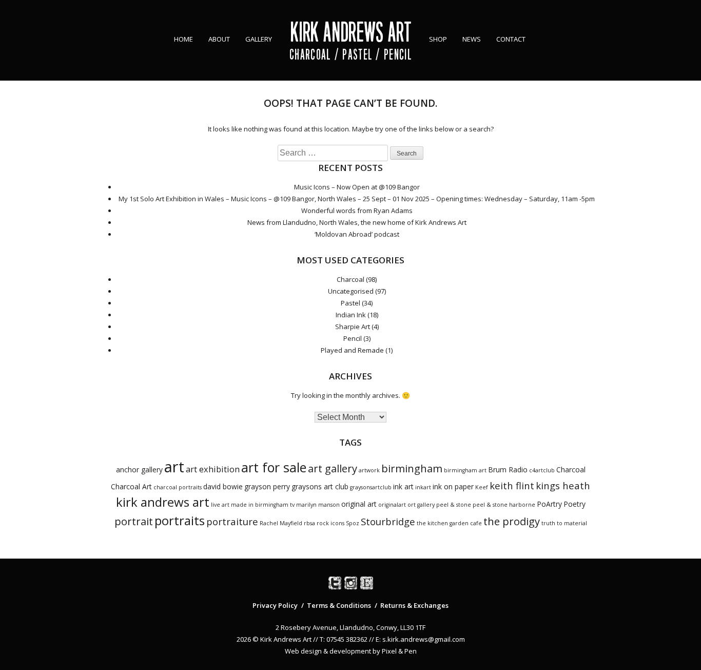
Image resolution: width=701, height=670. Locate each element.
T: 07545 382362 (343, 639)
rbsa (309, 523)
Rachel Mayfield (281, 523)
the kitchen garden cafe (449, 523)
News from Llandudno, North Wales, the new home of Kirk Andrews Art (356, 222)
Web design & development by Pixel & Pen (351, 651)
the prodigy (511, 521)
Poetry (574, 504)
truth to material (564, 523)
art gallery (332, 468)
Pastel (350, 303)
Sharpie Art (352, 326)
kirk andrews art (162, 501)
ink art (403, 486)
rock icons (330, 523)
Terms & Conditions (339, 605)
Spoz (352, 523)
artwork (369, 470)
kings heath (563, 485)
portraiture (232, 521)
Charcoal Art (131, 486)
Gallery (258, 39)
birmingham (411, 468)
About (219, 39)
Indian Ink (351, 314)
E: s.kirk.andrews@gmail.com (420, 639)
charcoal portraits (177, 487)
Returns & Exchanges (414, 605)
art (174, 466)
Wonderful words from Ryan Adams (357, 210)
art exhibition (213, 469)
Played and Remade (352, 350)
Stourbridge (388, 521)
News (471, 39)
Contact (510, 39)
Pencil (352, 338)
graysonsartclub (371, 487)
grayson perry (267, 486)
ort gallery (421, 504)
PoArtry (549, 504)
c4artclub (542, 470)
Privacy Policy (275, 605)
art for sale (273, 467)
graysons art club (319, 486)
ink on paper (453, 486)
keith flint (512, 485)
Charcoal (350, 279)
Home (183, 39)
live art (220, 504)
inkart (423, 487)
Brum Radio (508, 469)
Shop (438, 39)
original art (359, 504)
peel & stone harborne (504, 504)
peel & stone (453, 504)
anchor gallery (139, 469)
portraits (179, 520)
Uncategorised (351, 291)
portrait (133, 521)
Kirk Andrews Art (350, 32)
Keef (481, 487)
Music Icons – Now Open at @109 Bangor (357, 187)
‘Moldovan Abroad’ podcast (357, 234)
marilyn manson (318, 504)
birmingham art (465, 470)
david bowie (223, 486)
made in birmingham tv (263, 504)
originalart (392, 504)
